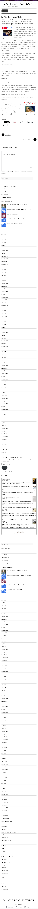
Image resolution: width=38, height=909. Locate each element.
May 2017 (4, 357)
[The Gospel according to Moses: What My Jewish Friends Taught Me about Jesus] (34, 511)
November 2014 (5, 436)
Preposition (17, 23)
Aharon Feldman (6, 491)
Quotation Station (5, 194)
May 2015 (4, 420)
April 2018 (4, 327)
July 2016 (4, 384)
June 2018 (4, 321)
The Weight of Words (27, 20)
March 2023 (4, 280)
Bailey (8, 214)
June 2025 (4, 234)
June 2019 (4, 313)
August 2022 (4, 299)
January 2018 (4, 335)
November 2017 (5, 340)
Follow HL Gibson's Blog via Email (12, 457)
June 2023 (4, 272)
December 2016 (5, 371)
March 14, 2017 (5, 20)
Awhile (30, 21)
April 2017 (4, 360)
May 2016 (4, 390)
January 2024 (4, 253)
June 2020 (4, 302)
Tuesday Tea (4, 865)
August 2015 (4, 412)
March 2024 (4, 248)
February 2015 (5, 428)
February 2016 (5, 398)
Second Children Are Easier (7, 189)
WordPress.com (5, 892)
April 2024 (4, 245)
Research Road (5, 851)
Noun (12, 23)
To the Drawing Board (6, 197)
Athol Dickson (5, 510)
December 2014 (5, 433)
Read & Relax (4, 845)
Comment (29, 167)
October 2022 (4, 294)
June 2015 (4, 417)
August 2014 (4, 444)
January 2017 (4, 368)
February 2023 (5, 283)
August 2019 (4, 308)
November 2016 (5, 373)
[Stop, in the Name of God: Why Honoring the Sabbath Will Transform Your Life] (34, 523)
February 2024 (5, 250)
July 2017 (4, 351)
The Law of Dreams (6, 479)
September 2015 (5, 409)
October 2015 (4, 406)
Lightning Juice (5, 837)
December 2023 (5, 256)
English (3, 23)
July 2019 (4, 310)
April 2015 (4, 422)
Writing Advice (5, 870)
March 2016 (4, 395)
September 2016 (5, 379)
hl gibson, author (17, 3)
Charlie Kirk (5, 522)
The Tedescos (4, 859)
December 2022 (5, 289)
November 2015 (5, 403)
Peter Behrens (5, 480)
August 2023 (4, 267)
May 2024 (4, 242)
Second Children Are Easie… (20, 218)
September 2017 (5, 346)
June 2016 (4, 387)
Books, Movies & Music (7, 821)
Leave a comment (15, 25)
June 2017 (4, 354)
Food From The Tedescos (7, 835)
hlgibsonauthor (15, 20)
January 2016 (4, 401)
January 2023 (4, 286)
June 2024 (4, 239)
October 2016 (4, 376)
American (25, 21)
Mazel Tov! (8, 135)
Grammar (8, 23)
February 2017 (5, 365)
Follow (4, 468)
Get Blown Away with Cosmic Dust (9, 186)
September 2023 (5, 264)
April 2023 (4, 278)
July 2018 (4, 319)
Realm (3, 848)
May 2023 (4, 275)
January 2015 (4, 431)
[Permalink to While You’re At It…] (2, 17)
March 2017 (4, 362)
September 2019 (5, 305)
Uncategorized (4, 867)
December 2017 (5, 338)
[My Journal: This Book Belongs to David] (34, 501)
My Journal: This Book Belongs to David (10, 497)
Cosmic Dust (4, 826)
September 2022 (5, 297)
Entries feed (4, 886)
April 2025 (4, 237)
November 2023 (5, 258)
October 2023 (4, 261)
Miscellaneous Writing (6, 840)
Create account (5, 881)
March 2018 (4, 330)
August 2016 (4, 382)
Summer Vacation (5, 191)
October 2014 (4, 439)
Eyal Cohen (5, 498)
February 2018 (5, 332)
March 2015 (4, 425)
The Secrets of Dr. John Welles (8, 856)
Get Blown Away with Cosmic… (21, 204)
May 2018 (4, 324)
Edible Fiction (4, 829)
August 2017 (4, 349)
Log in (3, 883)
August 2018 (4, 316)
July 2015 (4, 414)
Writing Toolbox (6, 21)
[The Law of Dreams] (34, 483)
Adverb (20, 21)
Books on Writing (5, 818)
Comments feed (5, 889)
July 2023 (4, 269)
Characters (4, 824)
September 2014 (5, 442)
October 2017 (4, 343)
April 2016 (4, 392)
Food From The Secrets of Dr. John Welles (10, 832)
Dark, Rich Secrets (28, 140)
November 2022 (5, 291)
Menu (4, 11)
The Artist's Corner (5, 854)
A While (16, 21)
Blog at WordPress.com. (19, 904)
